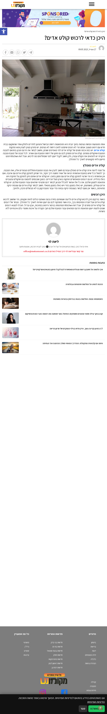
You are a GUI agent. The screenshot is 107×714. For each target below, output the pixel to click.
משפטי (26, 642)
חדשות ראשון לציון (56, 663)
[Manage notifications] (100, 708)
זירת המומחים (90, 655)
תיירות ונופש (91, 690)
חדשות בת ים (58, 646)
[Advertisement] (76, 488)
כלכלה (93, 659)
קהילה (93, 682)
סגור (83, 708)
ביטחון (93, 642)
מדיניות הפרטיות (96, 702)
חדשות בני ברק (57, 642)
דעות (94, 650)
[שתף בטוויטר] (24, 52)
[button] (3, 31)
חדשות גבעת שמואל (55, 650)
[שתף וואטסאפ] (18, 52)
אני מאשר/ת (96, 708)
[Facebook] (64, 692)
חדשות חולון (58, 655)
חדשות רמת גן (57, 667)
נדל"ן (27, 646)
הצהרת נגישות (90, 663)
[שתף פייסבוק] (5, 52)
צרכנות (26, 655)
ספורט (26, 650)
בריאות (93, 646)
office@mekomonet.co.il (36, 251)
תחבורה (93, 686)
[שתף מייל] (12, 52)
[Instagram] (43, 692)
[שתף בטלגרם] (30, 52)
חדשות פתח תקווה (55, 659)
